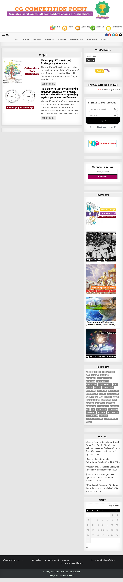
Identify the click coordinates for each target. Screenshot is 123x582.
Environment (90, 391)
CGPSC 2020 (105, 375)
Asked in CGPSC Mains (93, 372)
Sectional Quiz (101, 409)
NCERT (114, 400)
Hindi (57, 27)
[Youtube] (109, 34)
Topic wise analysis (111, 419)
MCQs (101, 397)
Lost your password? (107, 127)
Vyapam (88, 422)
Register (93, 127)
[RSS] (116, 34)
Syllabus (85, 27)
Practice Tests (103, 406)
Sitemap (65, 560)
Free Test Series (113, 394)
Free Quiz (102, 394)
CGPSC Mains (37, 39)
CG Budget (95, 375)
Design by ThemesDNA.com (61, 575)
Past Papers (111, 403)
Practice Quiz (49, 39)
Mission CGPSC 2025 (76, 39)
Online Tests (100, 403)
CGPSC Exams (90, 378)
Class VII (89, 387)
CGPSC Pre (25, 39)
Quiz (92, 409)
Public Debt (114, 406)
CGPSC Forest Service (104, 378)
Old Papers (90, 403)
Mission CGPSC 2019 (111, 397)
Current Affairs (108, 387)
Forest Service (92, 39)
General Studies (91, 397)
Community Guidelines (72, 563)
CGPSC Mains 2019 (103, 381)
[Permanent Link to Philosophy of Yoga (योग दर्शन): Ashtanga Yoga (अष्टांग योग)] (21, 72)
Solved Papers (113, 409)
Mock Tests (106, 400)
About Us (99, 27)
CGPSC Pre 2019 (91, 384)
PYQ (87, 409)
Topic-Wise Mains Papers (94, 419)
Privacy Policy (97, 560)
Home (70, 27)
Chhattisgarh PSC (105, 384)
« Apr (88, 547)
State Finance (90, 412)
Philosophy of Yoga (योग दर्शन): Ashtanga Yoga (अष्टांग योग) (56, 62)
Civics (115, 384)
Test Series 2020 (92, 415)
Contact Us (116, 27)
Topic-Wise (103, 415)
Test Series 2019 (112, 412)
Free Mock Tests (91, 394)
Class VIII (97, 387)
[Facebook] (106, 34)
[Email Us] (113, 34)
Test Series (101, 412)
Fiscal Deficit (101, 391)
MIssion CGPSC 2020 (93, 400)
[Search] (120, 34)
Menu (7, 35)
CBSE (87, 375)
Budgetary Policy (108, 372)
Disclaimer (110, 560)
